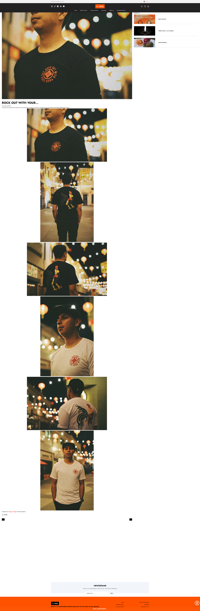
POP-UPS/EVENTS (120, 606)
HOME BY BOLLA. (120, 604)
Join (112, 593)
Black (11, 511)
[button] (100, 609)
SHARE (5, 514)
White (15, 511)
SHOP (122, 602)
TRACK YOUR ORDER (144, 602)
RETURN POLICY (145, 606)
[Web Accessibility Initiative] (197, 603)
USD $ (147, 1)
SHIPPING (146, 604)
